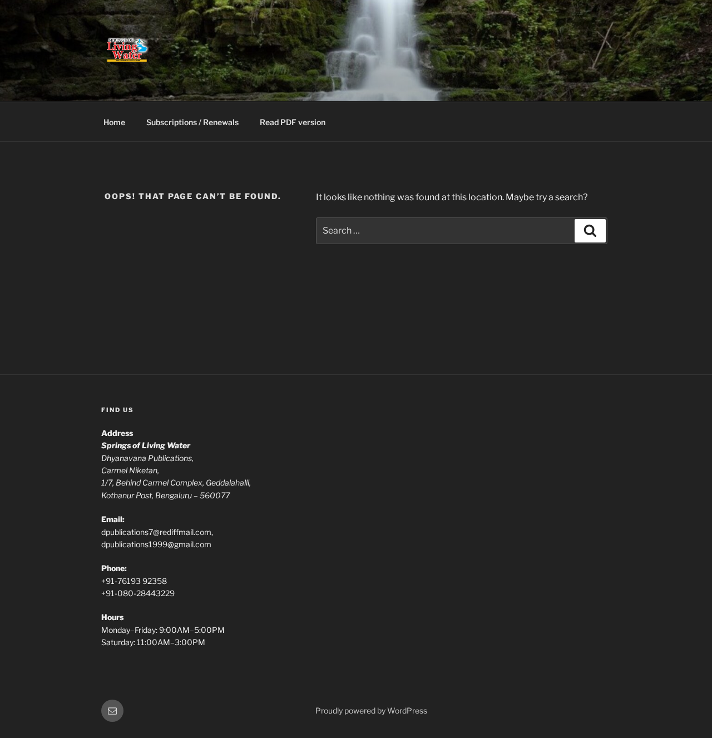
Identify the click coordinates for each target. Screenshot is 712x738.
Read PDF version (292, 122)
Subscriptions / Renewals (192, 122)
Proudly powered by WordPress (371, 710)
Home (114, 122)
